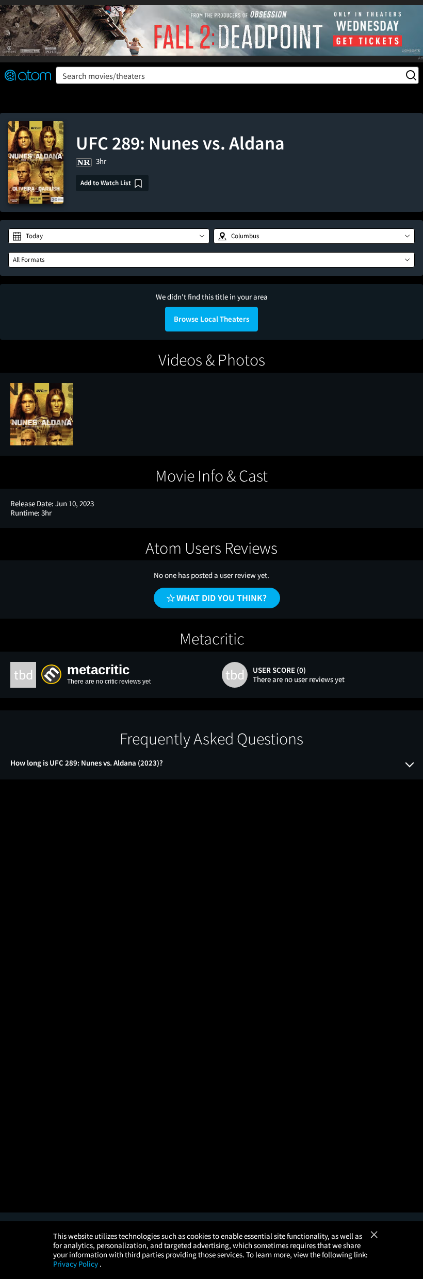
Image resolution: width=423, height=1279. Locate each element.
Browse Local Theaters (211, 319)
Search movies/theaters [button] (103, 76)
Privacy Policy (76, 1264)
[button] (108, 236)
